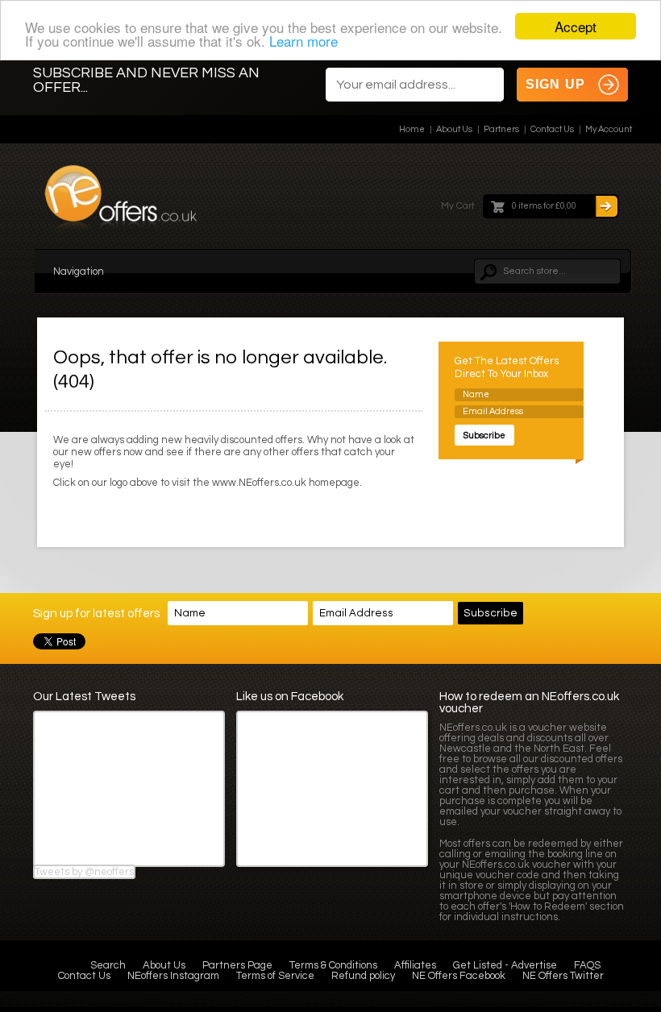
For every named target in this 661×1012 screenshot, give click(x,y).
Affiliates (415, 965)
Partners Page (237, 965)
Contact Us (552, 129)
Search (108, 965)
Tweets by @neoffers (84, 871)
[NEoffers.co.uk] (121, 202)
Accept (576, 26)
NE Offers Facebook (458, 975)
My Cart (458, 206)
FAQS (587, 965)
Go (606, 206)
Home (412, 129)
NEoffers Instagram (173, 975)
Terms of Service (275, 975)
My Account (608, 129)
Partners (501, 129)
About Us (454, 129)
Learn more (303, 41)
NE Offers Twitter (563, 975)
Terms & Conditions (333, 965)
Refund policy (363, 975)
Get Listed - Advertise (505, 965)
